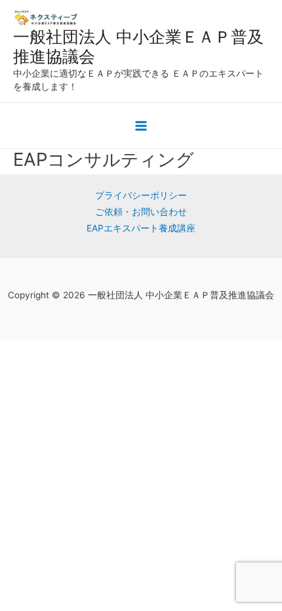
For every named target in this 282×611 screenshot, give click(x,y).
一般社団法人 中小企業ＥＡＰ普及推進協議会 (138, 46)
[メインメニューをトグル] (141, 126)
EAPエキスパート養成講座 (141, 228)
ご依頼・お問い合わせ (141, 212)
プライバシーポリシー (141, 195)
